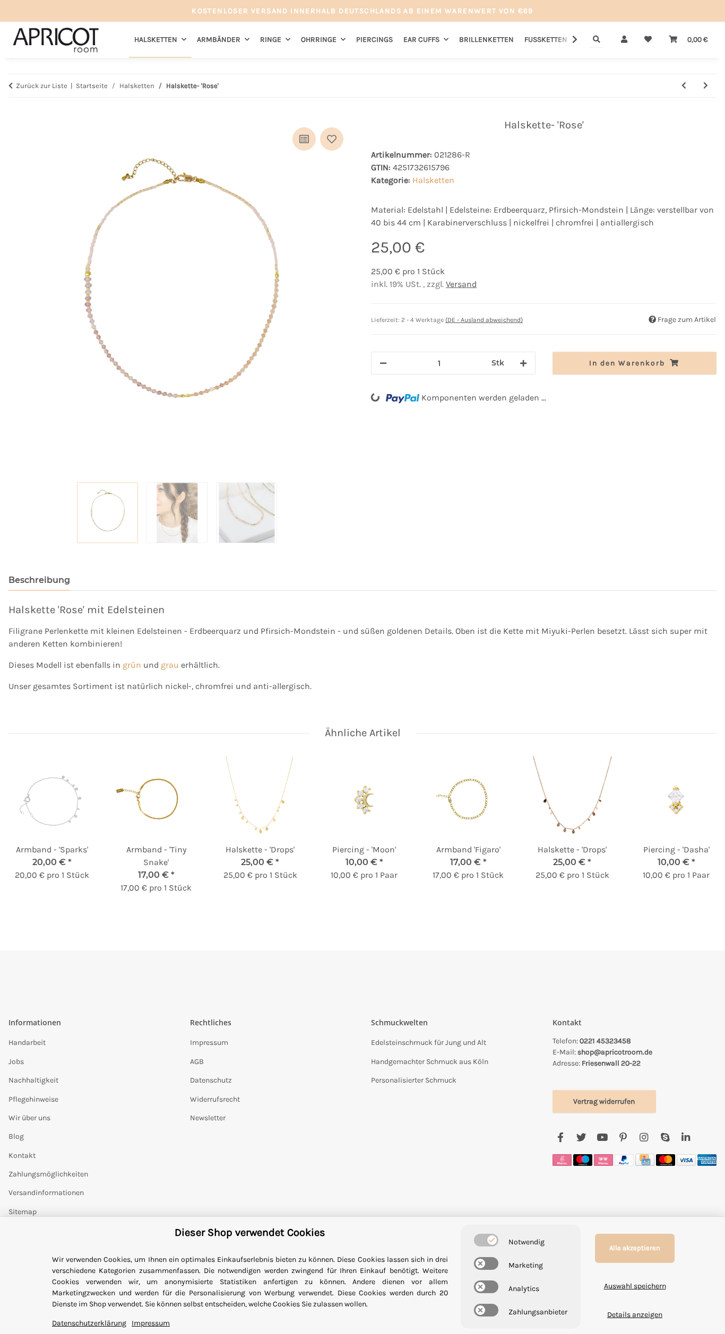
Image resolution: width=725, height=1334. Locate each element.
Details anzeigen (634, 1314)
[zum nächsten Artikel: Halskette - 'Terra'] (706, 85)
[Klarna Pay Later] (603, 1159)
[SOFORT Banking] (562, 1159)
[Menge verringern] (383, 363)
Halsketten (433, 180)
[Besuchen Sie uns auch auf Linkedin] (685, 1137)
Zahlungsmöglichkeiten (48, 1174)
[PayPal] (624, 1159)
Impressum (209, 1042)
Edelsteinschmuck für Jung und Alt (428, 1042)
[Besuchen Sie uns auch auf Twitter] (581, 1137)
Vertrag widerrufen (604, 1101)
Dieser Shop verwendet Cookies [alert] (250, 1232)
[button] (624, 39)
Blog (16, 1136)
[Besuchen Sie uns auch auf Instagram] (644, 1137)
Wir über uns (29, 1117)
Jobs (16, 1061)
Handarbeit (27, 1042)
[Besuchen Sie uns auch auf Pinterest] (623, 1137)
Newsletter (208, 1117)
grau (170, 665)
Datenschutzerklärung (89, 1323)
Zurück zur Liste (41, 86)
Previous (26, 832)
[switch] (486, 1240)
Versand (461, 284)
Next (699, 832)
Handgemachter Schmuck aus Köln (429, 1061)
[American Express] (707, 1159)
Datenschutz (211, 1080)
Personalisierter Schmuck (413, 1080)
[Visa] (686, 1159)
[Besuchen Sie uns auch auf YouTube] (602, 1137)
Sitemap (22, 1211)
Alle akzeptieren (634, 1248)
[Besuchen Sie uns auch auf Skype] (665, 1137)
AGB (197, 1061)
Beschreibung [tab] (39, 580)
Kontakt (22, 1155)
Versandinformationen (46, 1192)
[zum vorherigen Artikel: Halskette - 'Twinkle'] (684, 85)
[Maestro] (582, 1159)
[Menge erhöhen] (523, 363)
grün (132, 665)
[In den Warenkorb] (16, 113)
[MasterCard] (665, 1159)
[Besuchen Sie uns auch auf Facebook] (561, 1137)
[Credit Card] (644, 1159)
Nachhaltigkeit (33, 1080)
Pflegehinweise (33, 1099)
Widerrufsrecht (215, 1099)
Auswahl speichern (635, 1286)
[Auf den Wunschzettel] (331, 139)
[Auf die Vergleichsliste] (304, 139)
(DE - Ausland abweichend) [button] (484, 320)
